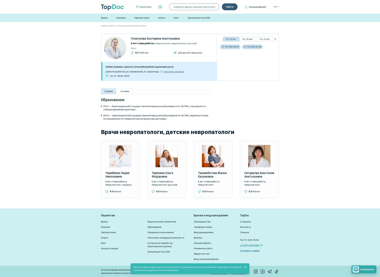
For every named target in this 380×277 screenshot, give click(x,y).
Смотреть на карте (173, 71)
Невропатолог (163, 43)
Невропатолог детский (184, 43)
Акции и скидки (109, 248)
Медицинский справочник (161, 221)
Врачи (104, 17)
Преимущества (202, 221)
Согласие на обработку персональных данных (159, 245)
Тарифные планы (203, 227)
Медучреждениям (203, 232)
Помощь (244, 232)
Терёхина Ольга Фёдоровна (162, 174)
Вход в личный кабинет (206, 259)
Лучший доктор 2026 (199, 17)
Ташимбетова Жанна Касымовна (212, 174)
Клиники (121, 17)
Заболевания (154, 227)
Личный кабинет (257, 7)
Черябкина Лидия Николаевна (117, 174)
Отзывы (125, 91)
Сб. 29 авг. (231, 39)
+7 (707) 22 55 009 (249, 245)
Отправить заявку (250, 250)
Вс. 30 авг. (248, 39)
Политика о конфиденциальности (165, 237)
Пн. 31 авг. (264, 39)
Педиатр (127, 184)
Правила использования (160, 232)
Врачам (198, 237)
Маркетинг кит (202, 253)
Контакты (245, 227)
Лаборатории (141, 17)
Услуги (161, 17)
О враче (108, 91)
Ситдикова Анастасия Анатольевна (259, 174)
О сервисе (245, 221)
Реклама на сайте (203, 248)
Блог (176, 17)
